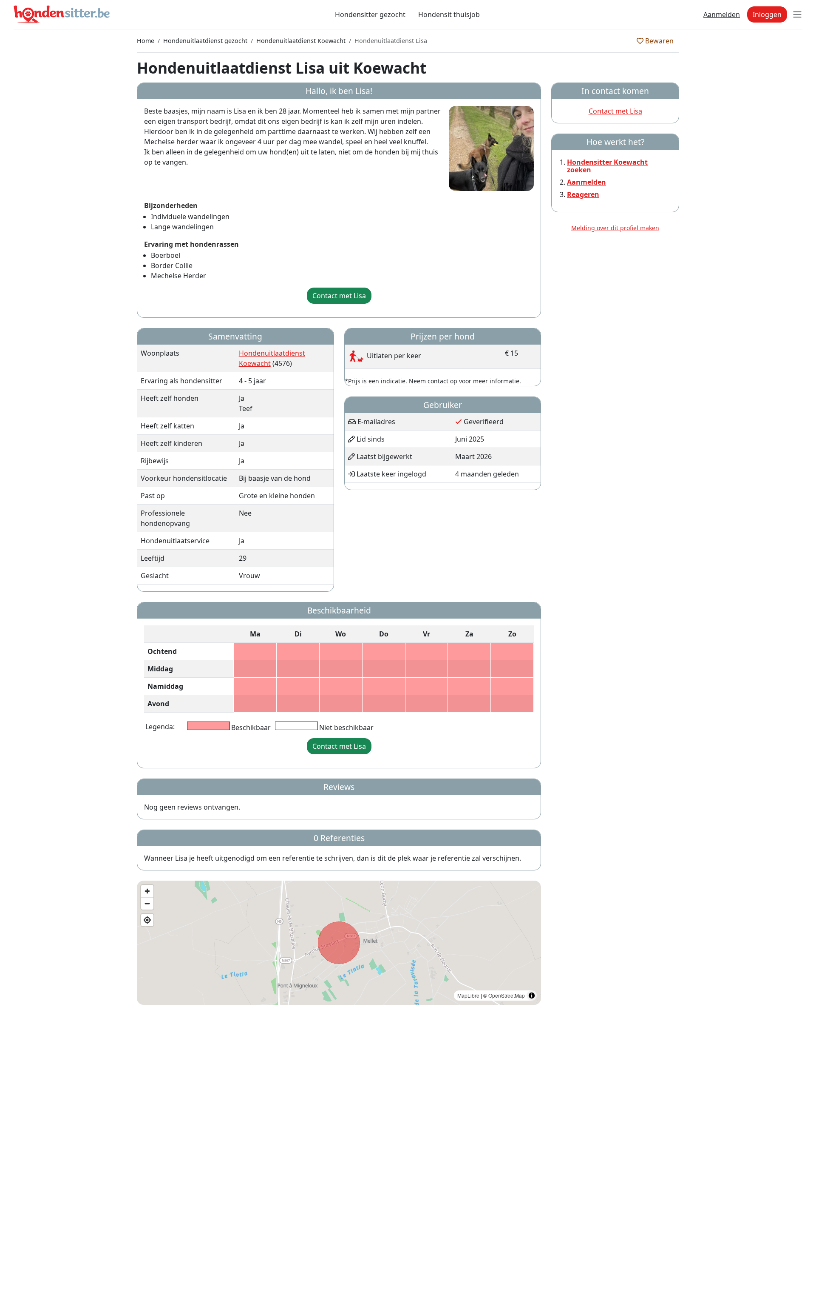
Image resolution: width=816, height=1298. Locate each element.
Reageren (583, 194)
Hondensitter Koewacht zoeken (607, 165)
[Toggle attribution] (532, 995)
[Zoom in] (147, 891)
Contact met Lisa (339, 295)
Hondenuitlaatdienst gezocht (205, 41)
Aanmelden (721, 14)
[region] (339, 943)
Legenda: (160, 726)
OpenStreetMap (506, 995)
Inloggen (767, 14)
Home (145, 41)
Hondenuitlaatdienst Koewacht (301, 41)
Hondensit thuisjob (449, 14)
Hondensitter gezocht (370, 14)
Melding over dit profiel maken (615, 228)
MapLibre (468, 995)
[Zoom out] (147, 903)
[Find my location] (147, 920)
